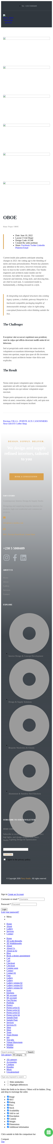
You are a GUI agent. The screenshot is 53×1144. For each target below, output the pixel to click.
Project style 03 (13, 1012)
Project (10, 227)
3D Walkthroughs (14, 943)
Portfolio (10, 1003)
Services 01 (11, 1025)
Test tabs (10, 1040)
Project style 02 (13, 1010)
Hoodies (10, 1067)
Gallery (6, 586)
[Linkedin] (23, 557)
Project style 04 (13, 1015)
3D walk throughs (14, 941)
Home (5, 227)
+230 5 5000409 (14, 548)
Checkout (11, 963)
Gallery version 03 (14, 985)
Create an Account (16, 894)
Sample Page (12, 1017)
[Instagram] (6, 557)
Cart (8, 958)
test (8, 1037)
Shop (9, 1027)
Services (6, 590)
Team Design (12, 1035)
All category (12, 1059)
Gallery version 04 (14, 988)
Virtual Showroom (14, 1042)
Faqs (9, 975)
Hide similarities (16, 1082)
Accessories (12, 1062)
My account (12, 995)
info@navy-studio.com (13, 523)
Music (9, 1069)
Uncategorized (13, 1072)
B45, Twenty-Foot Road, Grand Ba (18, 534)
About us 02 (12, 951)
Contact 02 (11, 973)
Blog (9, 953)
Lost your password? (10, 912)
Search (30, 1052)
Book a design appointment (18, 956)
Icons (9, 990)
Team (9, 1032)
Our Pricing (12, 1000)
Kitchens (10, 993)
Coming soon (12, 968)
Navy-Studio (26, 878)
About (5, 582)
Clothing (10, 1064)
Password (6, 904)
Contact (6, 594)
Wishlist (10, 1045)
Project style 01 (13, 1007)
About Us (11, 948)
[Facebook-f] (15, 557)
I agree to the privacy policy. (18, 859)
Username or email (10, 899)
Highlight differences (18, 1085)
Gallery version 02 (14, 983)
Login (4, 909)
